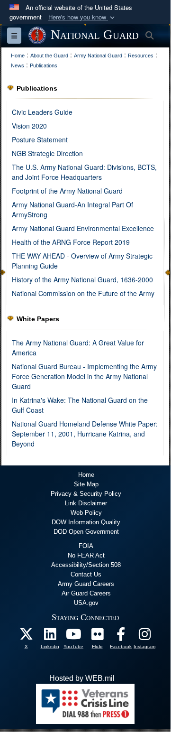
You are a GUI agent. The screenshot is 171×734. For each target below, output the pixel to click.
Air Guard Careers (86, 593)
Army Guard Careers (86, 583)
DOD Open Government (86, 531)
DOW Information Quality (86, 522)
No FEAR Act (86, 555)
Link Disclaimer (86, 503)
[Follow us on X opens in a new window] (26, 636)
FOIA (86, 545)
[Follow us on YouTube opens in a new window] (73, 636)
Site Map (86, 484)
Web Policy (86, 512)
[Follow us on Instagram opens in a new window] (144, 636)
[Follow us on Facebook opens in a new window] (121, 636)
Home (86, 474)
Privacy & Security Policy (86, 493)
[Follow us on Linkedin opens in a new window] (50, 636)
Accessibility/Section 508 (86, 564)
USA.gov (86, 602)
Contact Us (86, 574)
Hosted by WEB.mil (82, 678)
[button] (82, 17)
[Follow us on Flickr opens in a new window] (97, 636)
